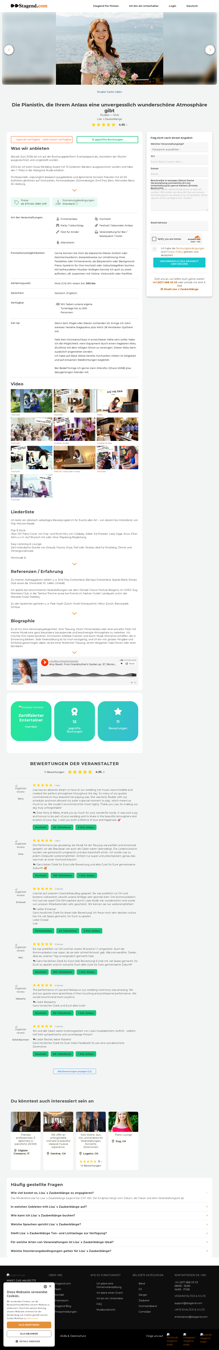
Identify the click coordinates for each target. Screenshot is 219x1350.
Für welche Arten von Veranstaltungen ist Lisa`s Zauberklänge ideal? (62, 1242)
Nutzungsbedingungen (190, 248)
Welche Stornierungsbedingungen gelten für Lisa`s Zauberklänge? (61, 1251)
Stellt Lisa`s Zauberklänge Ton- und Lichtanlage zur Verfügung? (59, 1233)
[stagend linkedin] (206, 1338)
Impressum (61, 1300)
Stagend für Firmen (106, 6)
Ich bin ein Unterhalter (144, 6)
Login (172, 6)
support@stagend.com (188, 1303)
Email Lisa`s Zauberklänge (180, 289)
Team (58, 1289)
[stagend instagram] (190, 1339)
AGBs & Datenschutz (73, 1336)
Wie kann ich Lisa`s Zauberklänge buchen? (43, 1215)
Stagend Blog (63, 1306)
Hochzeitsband (148, 1306)
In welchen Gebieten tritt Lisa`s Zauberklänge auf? (49, 1206)
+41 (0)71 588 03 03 (165, 282)
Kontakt (59, 1294)
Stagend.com (63, 1283)
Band (142, 1283)
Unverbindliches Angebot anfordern (179, 262)
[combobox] (45, 1286)
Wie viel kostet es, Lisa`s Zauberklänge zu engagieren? (52, 1193)
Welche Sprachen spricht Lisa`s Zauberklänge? (46, 1224)
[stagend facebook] (173, 1339)
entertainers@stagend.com (191, 1316)
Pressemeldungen (66, 1311)
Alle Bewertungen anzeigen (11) (74, 1071)
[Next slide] (210, 50)
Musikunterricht (105, 1309)
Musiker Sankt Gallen (109, 91)
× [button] (50, 1286)
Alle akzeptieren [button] (29, 1324)
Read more (33, 1318)
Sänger (143, 1294)
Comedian (145, 1311)
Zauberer (144, 1300)
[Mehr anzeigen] (74, 190)
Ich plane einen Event (109, 1292)
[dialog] (29, 1314)
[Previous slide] (9, 50)
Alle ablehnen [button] (29, 1333)
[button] (29, 1341)
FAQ (99, 1304)
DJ (140, 1289)
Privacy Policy (174, 251)
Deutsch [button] (192, 6)
